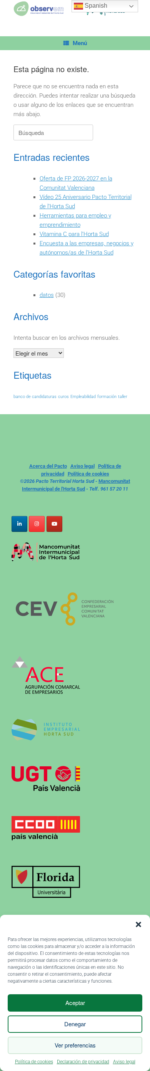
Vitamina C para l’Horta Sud (74, 234)
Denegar (75, 1024)
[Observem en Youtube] (54, 524)
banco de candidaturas (35, 396)
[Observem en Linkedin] (19, 524)
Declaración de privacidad (83, 1061)
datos (47, 295)
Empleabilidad (83, 396)
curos (63, 396)
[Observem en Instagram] (37, 524)
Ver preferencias (75, 1045)
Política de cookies (34, 1061)
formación (107, 396)
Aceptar (75, 1002)
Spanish (95, 5)
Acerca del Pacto (48, 466)
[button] (138, 924)
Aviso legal (124, 1061)
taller (122, 396)
